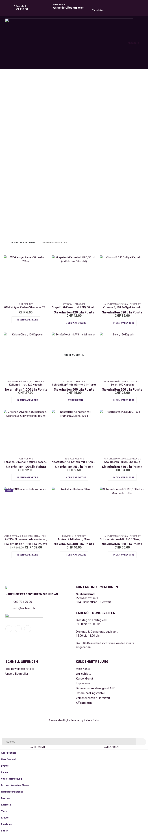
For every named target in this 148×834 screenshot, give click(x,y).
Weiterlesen (75, 400)
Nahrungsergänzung (115, 304)
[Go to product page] (26, 277)
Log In (4, 830)
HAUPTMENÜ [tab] (37, 747)
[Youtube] (18, 628)
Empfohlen (32, 536)
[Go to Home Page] (5, 243)
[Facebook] (8, 628)
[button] (2, 736)
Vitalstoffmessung (11, 778)
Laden (4, 772)
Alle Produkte (26, 304)
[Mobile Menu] (78, 43)
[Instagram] (27, 628)
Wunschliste (98, 10)
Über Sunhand (8, 759)
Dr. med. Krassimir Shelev (15, 785)
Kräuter (5, 817)
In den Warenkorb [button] (27, 319)
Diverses (67, 304)
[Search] (141, 741)
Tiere (66, 459)
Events (4, 765)
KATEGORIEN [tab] (111, 747)
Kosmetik (66, 536)
